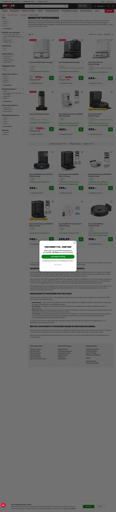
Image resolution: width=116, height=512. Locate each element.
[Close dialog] (74, 242)
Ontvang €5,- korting (58, 256)
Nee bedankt (58, 264)
